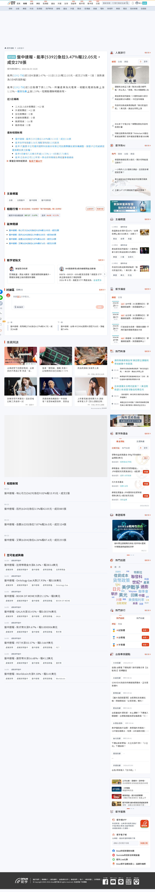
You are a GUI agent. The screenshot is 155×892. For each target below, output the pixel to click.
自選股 (143, 8)
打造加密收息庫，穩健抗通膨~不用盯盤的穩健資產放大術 (135, 328)
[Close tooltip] (21, 330)
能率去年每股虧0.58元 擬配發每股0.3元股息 (37, 142)
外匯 (59, 3)
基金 (53, 3)
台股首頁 (90, 209)
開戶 (146, 458)
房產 (95, 8)
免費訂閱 (144, 843)
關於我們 (36, 879)
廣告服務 (53, 879)
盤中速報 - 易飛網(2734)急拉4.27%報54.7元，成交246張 (31, 328)
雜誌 (125, 8)
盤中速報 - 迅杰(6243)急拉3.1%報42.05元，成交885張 (32, 234)
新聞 (25, 3)
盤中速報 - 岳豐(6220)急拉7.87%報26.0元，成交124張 (32, 238)
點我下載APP (35, 160)
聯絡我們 (74, 879)
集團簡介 (45, 879)
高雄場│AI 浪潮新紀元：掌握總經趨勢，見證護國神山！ (135, 340)
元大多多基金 (117, 481)
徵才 (81, 879)
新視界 (110, 8)
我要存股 (100, 209)
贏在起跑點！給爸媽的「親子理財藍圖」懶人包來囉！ (42, 209)
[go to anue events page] (132, 3)
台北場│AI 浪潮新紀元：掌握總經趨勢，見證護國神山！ (135, 317)
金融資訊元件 (64, 879)
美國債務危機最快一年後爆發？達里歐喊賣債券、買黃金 (55, 400)
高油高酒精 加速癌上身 (88, 368)
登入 (140, 3)
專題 (118, 8)
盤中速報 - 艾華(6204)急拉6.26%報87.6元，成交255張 (32, 243)
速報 (58, 8)
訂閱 (98, 3)
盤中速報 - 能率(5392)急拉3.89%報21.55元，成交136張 (43, 138)
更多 (145, 62)
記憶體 (121, 630)
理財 (102, 8)
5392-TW (18, 75)
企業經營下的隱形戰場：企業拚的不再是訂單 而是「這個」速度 (20, 369)
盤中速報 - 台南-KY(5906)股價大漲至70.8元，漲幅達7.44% (82, 328)
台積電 (121, 637)
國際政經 (124, 227)
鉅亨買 (82, 3)
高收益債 (123, 499)
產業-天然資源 (125, 475)
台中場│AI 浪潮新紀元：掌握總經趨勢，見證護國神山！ (135, 305)
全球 (66, 3)
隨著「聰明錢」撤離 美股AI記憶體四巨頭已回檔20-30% (55, 369)
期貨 (79, 8)
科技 (31, 8)
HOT (122, 304)
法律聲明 (97, 879)
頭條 (10, 8)
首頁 (18, 3)
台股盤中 (20, 48)
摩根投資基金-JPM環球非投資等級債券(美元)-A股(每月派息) (127, 494)
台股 (31, 3)
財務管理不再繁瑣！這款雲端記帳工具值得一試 (20, 400)
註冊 (144, 3)
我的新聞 (133, 8)
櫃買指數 (22, 91)
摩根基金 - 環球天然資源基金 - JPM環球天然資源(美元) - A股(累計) (126, 470)
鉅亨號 (90, 3)
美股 (38, 3)
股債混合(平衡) (126, 462)
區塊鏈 (87, 8)
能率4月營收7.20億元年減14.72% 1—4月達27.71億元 (42, 153)
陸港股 (45, 3)
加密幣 (73, 3)
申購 (146, 471)
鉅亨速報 (10, 48)
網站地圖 (88, 879)
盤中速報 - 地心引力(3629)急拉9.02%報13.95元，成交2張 (34, 230)
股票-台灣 (124, 486)
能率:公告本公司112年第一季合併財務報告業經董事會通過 (44, 157)
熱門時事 (49, 8)
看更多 (100, 260)
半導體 (121, 644)
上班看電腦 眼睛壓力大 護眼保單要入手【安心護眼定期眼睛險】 (91, 400)
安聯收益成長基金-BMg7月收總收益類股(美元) (126, 456)
